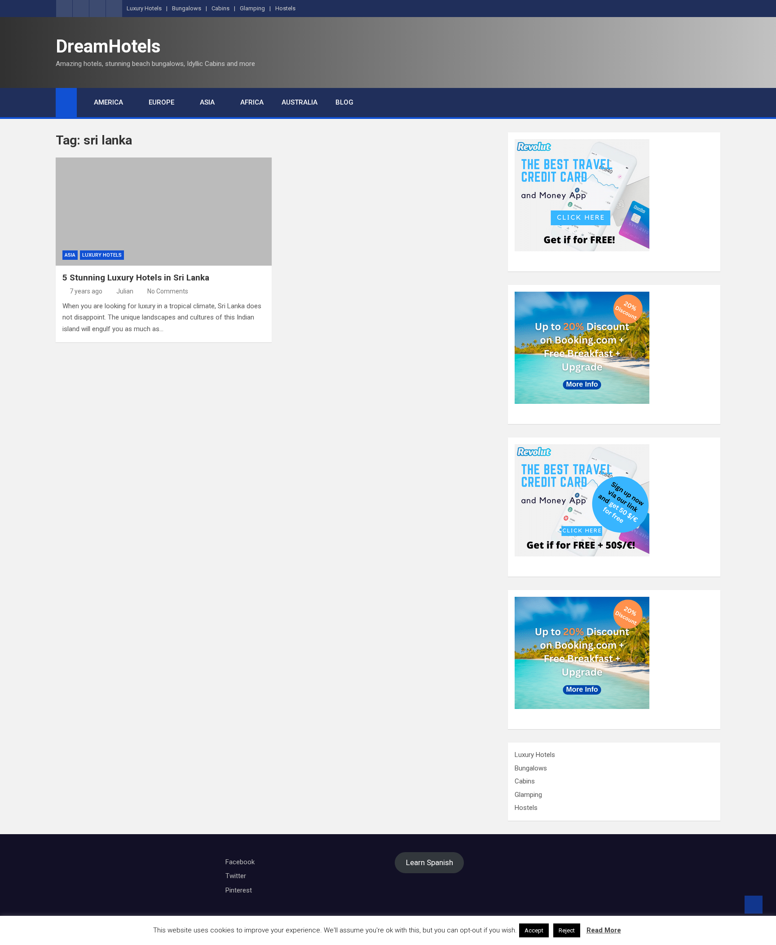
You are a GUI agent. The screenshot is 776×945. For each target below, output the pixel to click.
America (108, 102)
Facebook (240, 862)
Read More (603, 930)
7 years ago (86, 291)
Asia (207, 102)
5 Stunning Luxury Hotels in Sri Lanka (135, 277)
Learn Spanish (429, 862)
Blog (344, 102)
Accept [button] (534, 930)
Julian (124, 291)
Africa (252, 102)
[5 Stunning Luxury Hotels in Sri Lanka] (164, 212)
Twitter (235, 876)
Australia (299, 102)
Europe (161, 102)
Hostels (285, 8)
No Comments (167, 291)
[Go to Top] (754, 905)
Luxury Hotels (144, 8)
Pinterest (238, 890)
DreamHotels (108, 46)
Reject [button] (567, 930)
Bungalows (186, 8)
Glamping (252, 8)
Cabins (220, 8)
